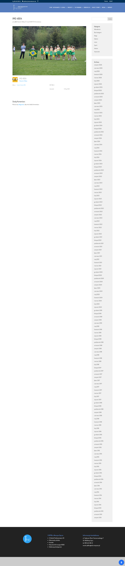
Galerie (96, 39)
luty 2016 (96, 428)
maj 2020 (97, 294)
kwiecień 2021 (98, 262)
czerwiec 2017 (98, 383)
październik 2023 (99, 170)
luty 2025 (96, 119)
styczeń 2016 (97, 431)
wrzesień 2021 (98, 246)
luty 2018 (96, 364)
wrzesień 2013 (98, 514)
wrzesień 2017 (98, 374)
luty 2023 (96, 195)
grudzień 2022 (98, 202)
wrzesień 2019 (98, 317)
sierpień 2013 (97, 517)
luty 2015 (96, 466)
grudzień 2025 (98, 87)
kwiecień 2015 (98, 460)
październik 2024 (99, 132)
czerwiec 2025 (98, 106)
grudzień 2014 (98, 473)
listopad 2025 (98, 90)
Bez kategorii (97, 32)
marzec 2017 (97, 393)
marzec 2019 (97, 332)
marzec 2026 (98, 77)
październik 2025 (99, 93)
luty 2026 (96, 81)
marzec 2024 (98, 154)
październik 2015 (98, 441)
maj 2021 (96, 259)
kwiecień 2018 (98, 358)
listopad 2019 (97, 313)
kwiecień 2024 (98, 151)
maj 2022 (97, 221)
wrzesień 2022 (98, 211)
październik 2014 (98, 479)
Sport (95, 45)
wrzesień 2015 (98, 444)
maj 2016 (96, 419)
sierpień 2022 (98, 215)
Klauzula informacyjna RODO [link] (56, 545)
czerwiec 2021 (98, 256)
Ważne (96, 48)
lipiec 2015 (97, 450)
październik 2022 (99, 208)
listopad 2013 (97, 508)
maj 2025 (97, 109)
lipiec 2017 (97, 380)
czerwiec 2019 (98, 323)
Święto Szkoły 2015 (21, 85)
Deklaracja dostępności (55, 547)
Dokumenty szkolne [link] (54, 540)
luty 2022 (96, 230)
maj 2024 (96, 148)
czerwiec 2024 (98, 144)
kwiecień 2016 (98, 422)
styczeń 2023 (98, 199)
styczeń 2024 (98, 160)
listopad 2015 (97, 438)
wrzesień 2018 (98, 345)
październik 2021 (98, 243)
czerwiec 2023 (98, 183)
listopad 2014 (97, 476)
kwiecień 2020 (98, 297)
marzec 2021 (97, 266)
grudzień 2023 (98, 164)
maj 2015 (96, 457)
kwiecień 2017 (98, 390)
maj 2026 (97, 71)
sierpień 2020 (98, 285)
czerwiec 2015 (98, 454)
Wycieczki (97, 51)
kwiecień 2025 (98, 113)
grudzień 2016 (98, 403)
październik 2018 (98, 342)
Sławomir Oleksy (21, 21)
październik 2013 (98, 511)
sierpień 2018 (98, 348)
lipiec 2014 (97, 485)
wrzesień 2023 (98, 173)
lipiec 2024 (97, 141)
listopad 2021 (97, 240)
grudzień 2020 (98, 272)
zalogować (21, 104)
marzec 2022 (98, 227)
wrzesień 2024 (98, 135)
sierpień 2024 (98, 138)
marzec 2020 (98, 301)
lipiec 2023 (97, 179)
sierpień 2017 (98, 377)
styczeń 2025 (98, 122)
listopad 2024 (98, 128)
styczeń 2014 (97, 505)
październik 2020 (99, 278)
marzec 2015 (97, 463)
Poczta (106, 1)
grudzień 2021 (98, 237)
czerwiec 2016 (98, 415)
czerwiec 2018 (98, 352)
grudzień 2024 (98, 125)
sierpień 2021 (98, 250)
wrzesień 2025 (98, 97)
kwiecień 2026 (98, 74)
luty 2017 (96, 396)
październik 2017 (98, 371)
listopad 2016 (97, 406)
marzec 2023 (98, 192)
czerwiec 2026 (98, 68)
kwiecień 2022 (98, 224)
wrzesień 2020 (98, 281)
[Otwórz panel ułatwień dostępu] (121, 562)
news (95, 42)
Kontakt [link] (51, 542)
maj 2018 (96, 355)
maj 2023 (96, 186)
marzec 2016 (97, 425)
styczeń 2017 (97, 399)
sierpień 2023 (98, 176)
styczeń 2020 (98, 307)
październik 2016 (98, 409)
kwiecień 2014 (98, 495)
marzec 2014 (97, 498)
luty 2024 (96, 157)
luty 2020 (96, 304)
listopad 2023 (98, 167)
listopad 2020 (98, 275)
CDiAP (110, 1)
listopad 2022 (98, 205)
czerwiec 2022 (98, 218)
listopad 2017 (97, 368)
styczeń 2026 (98, 84)
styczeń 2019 (97, 336)
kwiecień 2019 (98, 329)
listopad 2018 (97, 339)
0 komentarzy (38, 21)
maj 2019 (96, 326)
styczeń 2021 (97, 269)
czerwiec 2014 (98, 489)
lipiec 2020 (97, 288)
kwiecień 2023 (98, 189)
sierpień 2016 (98, 412)
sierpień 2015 (98, 447)
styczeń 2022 (98, 234)
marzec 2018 (97, 361)
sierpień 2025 (98, 100)
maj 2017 (96, 387)
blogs (95, 36)
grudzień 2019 (98, 310)
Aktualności (97, 29)
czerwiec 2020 (98, 291)
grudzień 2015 (98, 434)
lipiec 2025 (97, 103)
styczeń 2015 (97, 470)
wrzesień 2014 (98, 482)
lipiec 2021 (97, 253)
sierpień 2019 (98, 320)
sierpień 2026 (98, 65)
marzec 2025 (98, 116)
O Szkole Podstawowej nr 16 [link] (56, 538)
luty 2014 (96, 501)
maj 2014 (96, 492)
